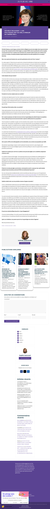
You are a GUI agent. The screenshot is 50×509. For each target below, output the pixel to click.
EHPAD (3, 225)
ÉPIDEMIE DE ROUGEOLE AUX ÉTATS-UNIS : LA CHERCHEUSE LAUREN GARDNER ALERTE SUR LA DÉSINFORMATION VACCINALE (8, 273)
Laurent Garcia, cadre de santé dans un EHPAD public (26, 69)
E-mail (19, 314)
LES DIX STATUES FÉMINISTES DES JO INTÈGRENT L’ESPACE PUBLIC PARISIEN (24, 442)
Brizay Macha (20, 433)
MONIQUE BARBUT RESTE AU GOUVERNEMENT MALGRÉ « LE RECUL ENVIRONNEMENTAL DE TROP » (24, 272)
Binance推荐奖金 (20, 420)
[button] (7, 506)
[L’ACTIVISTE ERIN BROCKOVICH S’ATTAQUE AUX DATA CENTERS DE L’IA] (41, 259)
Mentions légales (25, 506)
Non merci (6, 502)
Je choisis (15, 502)
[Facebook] (21, 371)
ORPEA (14, 225)
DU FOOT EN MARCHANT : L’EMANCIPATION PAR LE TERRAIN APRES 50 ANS (24, 402)
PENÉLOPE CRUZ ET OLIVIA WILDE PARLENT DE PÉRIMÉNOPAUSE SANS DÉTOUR (24, 407)
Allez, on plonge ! (24, 502)
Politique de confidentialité (25, 507)
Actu (3, 266)
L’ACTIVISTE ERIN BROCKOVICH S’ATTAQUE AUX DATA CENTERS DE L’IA (41, 271)
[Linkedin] (28, 371)
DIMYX (27, 505)
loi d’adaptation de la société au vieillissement (26, 131)
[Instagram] (24, 371)
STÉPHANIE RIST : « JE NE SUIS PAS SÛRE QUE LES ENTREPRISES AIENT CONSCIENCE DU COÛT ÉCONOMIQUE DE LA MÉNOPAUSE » (25, 450)
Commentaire (7, 299)
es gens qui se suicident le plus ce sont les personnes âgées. (24, 174)
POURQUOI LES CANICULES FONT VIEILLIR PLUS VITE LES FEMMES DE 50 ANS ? (24, 429)
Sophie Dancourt (11, 279)
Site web (33, 314)
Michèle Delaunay (8, 225)
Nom (5, 314)
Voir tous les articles (24, 243)
